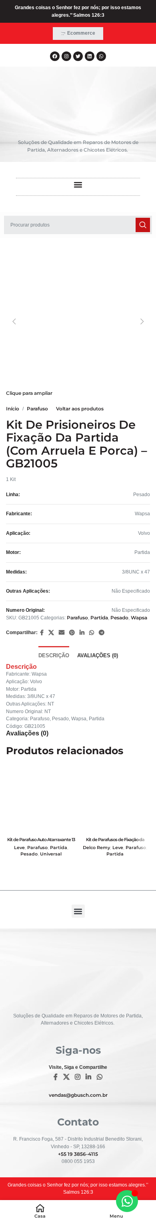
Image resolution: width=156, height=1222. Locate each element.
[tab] (53, 654)
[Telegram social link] (101, 632)
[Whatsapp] (101, 56)
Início (12, 409)
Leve (19, 847)
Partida (99, 618)
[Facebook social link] (42, 632)
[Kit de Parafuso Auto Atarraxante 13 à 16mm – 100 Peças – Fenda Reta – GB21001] (41, 799)
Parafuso (37, 409)
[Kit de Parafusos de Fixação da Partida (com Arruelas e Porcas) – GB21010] (115, 799)
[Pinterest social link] (72, 632)
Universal (51, 854)
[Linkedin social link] (82, 632)
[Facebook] (55, 56)
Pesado (119, 618)
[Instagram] (66, 56)
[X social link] (51, 632)
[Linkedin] (89, 56)
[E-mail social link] (61, 632)
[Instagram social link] (77, 1077)
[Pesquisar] (143, 225)
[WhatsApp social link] (91, 632)
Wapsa (139, 618)
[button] (78, 184)
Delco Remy (96, 847)
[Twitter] (78, 56)
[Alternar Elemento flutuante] (127, 1201)
